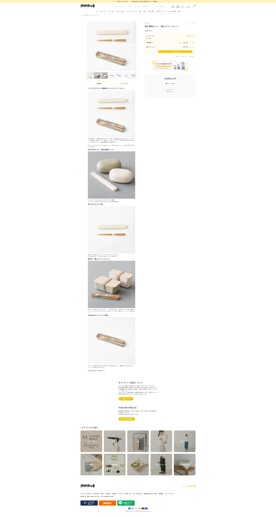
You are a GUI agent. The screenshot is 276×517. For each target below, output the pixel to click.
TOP (81, 15)
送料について (185, 56)
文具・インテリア (161, 11)
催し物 (111, 496)
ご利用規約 (160, 493)
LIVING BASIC (95, 493)
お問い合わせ (138, 6)
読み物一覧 (83, 496)
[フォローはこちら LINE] (194, 486)
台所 (140, 11)
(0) (194, 23)
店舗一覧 (108, 493)
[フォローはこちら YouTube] (191, 486)
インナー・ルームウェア (131, 11)
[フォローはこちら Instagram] (187, 486)
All (96, 11)
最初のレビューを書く (170, 83)
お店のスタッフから (95, 496)
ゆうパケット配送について (125, 493)
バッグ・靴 (110, 11)
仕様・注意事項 (124, 83)
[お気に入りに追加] (190, 43)
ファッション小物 (119, 11)
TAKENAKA (147, 23)
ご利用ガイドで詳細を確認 (127, 419)
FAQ (134, 493)
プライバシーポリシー (169, 493)
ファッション (103, 11)
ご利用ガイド (130, 6)
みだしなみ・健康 (171, 11)
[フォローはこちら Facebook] (184, 486)
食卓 (144, 11)
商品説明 (99, 83)
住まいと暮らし (151, 11)
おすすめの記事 (105, 496)
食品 (179, 11)
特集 (88, 496)
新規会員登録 (146, 6)
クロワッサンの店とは (120, 6)
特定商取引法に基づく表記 (150, 493)
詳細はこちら (126, 399)
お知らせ (102, 493)
